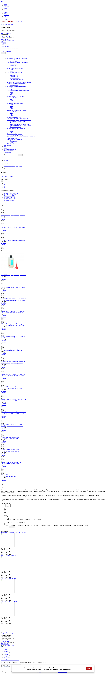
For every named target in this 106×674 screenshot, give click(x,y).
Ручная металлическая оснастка (15, 80)
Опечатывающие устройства (14, 117)
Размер (5, 521)
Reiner (11, 94)
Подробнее (3, 217)
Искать (20, 154)
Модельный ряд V (15, 73)
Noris (11, 129)
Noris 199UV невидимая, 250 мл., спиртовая (12, 375)
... (4, 55)
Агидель (6, 656)
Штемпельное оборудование (14, 134)
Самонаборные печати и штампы (15, 96)
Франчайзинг (7, 152)
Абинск (6, 654)
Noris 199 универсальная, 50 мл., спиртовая (12, 325)
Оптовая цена (7, 503)
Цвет (5, 524)
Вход (19, 21)
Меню (2, 1)
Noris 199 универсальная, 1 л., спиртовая (11, 350)
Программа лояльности (10, 149)
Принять (89, 668)
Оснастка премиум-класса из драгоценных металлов (21, 136)
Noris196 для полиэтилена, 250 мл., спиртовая (13, 413)
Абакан (6, 651)
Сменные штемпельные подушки (16, 103)
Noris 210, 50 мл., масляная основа (10, 451)
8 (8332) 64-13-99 (5, 36)
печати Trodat (13, 59)
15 (4, 186)
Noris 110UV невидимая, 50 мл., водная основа (13, 227)
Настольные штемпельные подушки (16, 110)
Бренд (5, 515)
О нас (5, 4)
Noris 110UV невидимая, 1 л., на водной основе (13, 275)
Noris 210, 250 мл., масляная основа (10, 463)
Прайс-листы (7, 145)
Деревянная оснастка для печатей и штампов (19, 82)
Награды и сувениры (12, 143)
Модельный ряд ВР (15, 75)
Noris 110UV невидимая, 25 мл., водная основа (13, 215)
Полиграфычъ (13, 97)
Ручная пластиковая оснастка (14, 72)
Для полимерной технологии (17, 121)
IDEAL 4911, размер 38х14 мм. (9, 578)
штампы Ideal (13, 64)
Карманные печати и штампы (15, 68)
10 (4, 184)
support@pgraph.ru (9, 40)
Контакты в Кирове (6, 33)
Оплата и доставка (9, 150)
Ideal (11, 99)
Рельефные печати (12, 138)
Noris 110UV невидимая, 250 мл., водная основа (13, 240)
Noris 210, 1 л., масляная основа (9, 476)
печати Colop (13, 61)
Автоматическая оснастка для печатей (17, 58)
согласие (44, 667)
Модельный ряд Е (14, 76)
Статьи (5, 8)
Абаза (5, 649)
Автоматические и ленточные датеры (17, 86)
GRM (11, 108)
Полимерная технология (16, 135)
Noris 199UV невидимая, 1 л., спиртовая (11, 388)
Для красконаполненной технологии (19, 124)
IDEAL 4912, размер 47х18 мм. (9, 601)
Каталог (6, 57)
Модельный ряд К (14, 78)
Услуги (5, 146)
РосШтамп (6, 6)
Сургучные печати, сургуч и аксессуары (17, 118)
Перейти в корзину (6, 51)
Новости (6, 5)
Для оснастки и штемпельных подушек (20, 125)
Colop (11, 69)
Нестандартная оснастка (16, 79)
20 (1, 180)
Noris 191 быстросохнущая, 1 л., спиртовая (12, 312)
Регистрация (24, 21)
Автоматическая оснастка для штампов (17, 62)
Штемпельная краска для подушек (16, 128)
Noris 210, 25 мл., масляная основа (10, 438)
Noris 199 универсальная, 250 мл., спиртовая (12, 338)
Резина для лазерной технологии (18, 122)
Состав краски (7, 518)
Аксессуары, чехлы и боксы (14, 139)
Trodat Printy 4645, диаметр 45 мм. (10, 555)
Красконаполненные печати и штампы (17, 83)
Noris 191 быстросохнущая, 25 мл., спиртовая (13, 287)
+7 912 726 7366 (5, 39)
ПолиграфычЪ (14, 85)
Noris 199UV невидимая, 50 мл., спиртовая (12, 363)
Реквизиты (38, 672)
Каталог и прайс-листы (12, 660)
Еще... (5, 19)
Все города (7, 657)
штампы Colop (14, 66)
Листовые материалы (15, 127)
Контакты (6, 9)
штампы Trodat (14, 65)
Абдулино (6, 652)
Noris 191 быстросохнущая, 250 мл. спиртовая (13, 300)
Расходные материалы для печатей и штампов (19, 120)
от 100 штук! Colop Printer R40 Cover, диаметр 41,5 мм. (15, 532)
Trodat (11, 71)
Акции (5, 148)
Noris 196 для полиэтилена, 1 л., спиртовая (12, 426)
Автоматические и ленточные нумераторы (18, 90)
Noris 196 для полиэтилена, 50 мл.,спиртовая (12, 400)
